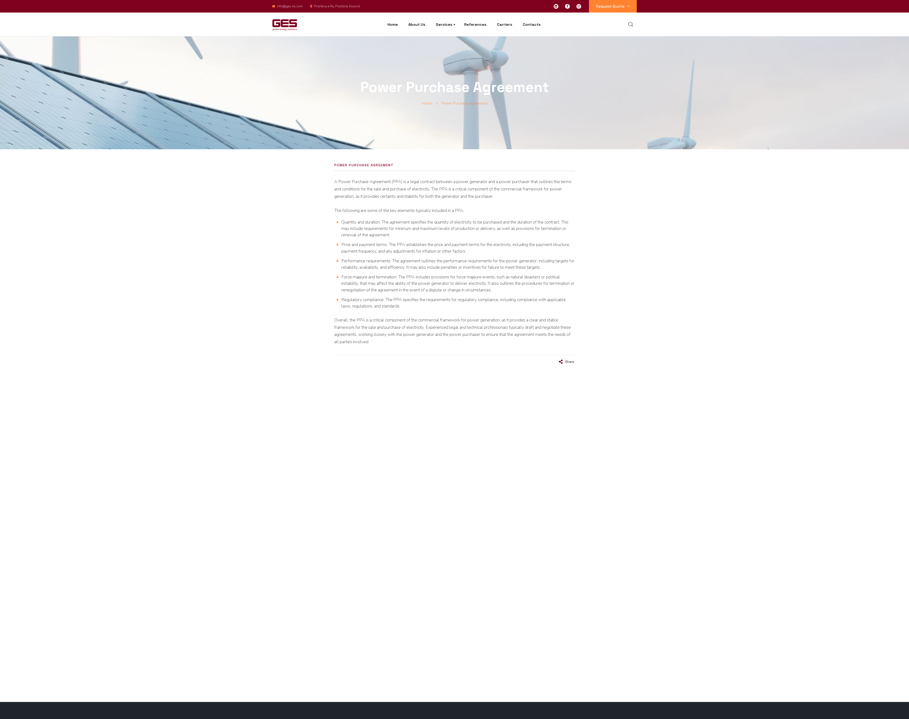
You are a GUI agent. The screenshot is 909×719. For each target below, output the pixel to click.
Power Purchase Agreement (364, 165)
